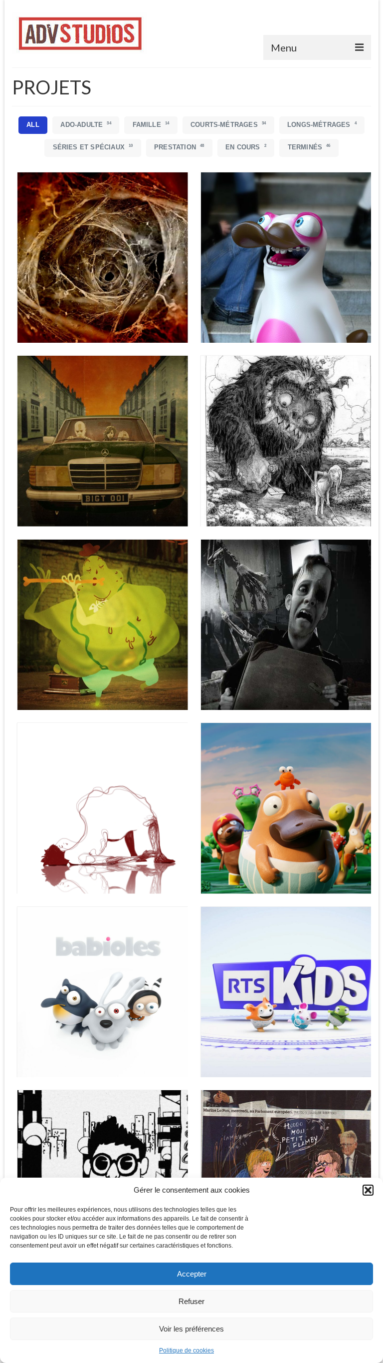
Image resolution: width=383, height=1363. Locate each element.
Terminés (309, 147)
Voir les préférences (191, 1329)
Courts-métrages (228, 124)
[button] (368, 1190)
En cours (245, 147)
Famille (151, 124)
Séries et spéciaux (93, 147)
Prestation (179, 147)
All (32, 124)
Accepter (191, 1274)
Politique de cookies (186, 1350)
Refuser (191, 1301)
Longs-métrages (322, 124)
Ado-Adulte (85, 124)
